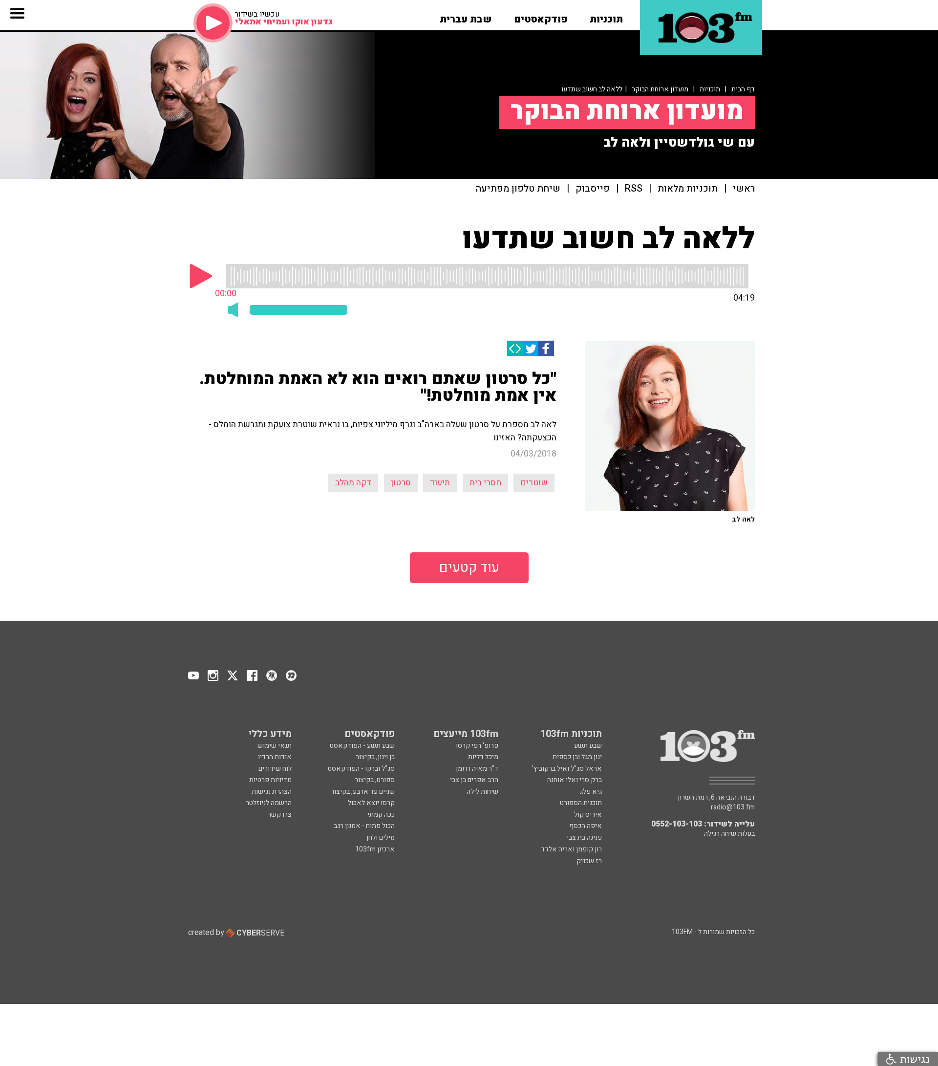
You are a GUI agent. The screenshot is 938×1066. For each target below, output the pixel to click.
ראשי (744, 189)
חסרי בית (485, 483)
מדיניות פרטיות (270, 779)
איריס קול (588, 814)
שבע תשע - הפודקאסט (362, 745)
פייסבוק (593, 189)
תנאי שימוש (274, 745)
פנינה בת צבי (584, 837)
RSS (633, 189)
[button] (606, 16)
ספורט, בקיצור (375, 779)
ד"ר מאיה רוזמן (477, 768)
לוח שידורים (275, 768)
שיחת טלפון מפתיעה (518, 189)
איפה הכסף (585, 825)
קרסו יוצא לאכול (371, 802)
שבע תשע (588, 745)
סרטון (401, 483)
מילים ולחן (380, 837)
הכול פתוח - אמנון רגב (364, 825)
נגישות (913, 1059)
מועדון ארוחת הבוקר (660, 89)
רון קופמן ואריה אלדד (571, 849)
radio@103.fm (733, 807)
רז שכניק (589, 861)
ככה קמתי (381, 814)
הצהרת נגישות (272, 791)
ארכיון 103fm (375, 849)
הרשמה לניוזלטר (269, 802)
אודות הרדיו (275, 757)
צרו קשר (280, 814)
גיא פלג (591, 791)
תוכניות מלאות (688, 189)
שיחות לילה (482, 791)
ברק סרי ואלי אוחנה (574, 779)
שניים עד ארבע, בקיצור (363, 791)
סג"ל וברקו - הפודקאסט (361, 768)
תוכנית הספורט (581, 802)
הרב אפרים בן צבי (474, 779)
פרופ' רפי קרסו (477, 745)
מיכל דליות (483, 757)
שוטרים (534, 483)
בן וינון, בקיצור (375, 757)
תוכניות (710, 89)
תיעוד (440, 483)
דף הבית (743, 89)
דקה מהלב (353, 483)
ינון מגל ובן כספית (577, 757)
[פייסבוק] (546, 348)
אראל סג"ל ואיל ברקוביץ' (567, 768)
